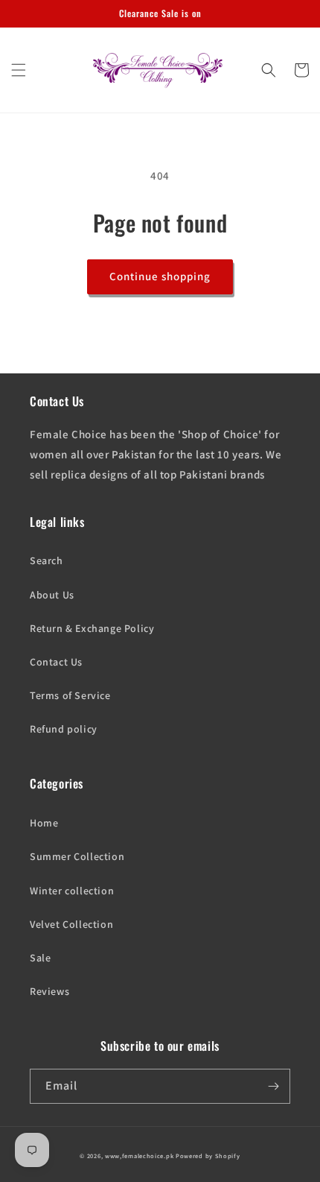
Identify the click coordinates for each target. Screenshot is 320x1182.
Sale (40, 957)
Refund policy (63, 729)
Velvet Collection (71, 924)
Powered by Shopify (208, 1155)
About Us (52, 594)
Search (46, 560)
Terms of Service (70, 695)
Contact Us (56, 662)
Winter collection (72, 890)
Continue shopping (160, 276)
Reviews (49, 991)
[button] (18, 70)
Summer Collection (77, 856)
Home (44, 822)
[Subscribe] (273, 1086)
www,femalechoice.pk (139, 1155)
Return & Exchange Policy (92, 628)
